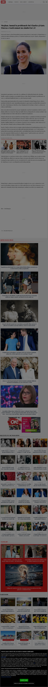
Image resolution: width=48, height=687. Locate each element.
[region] (24, 668)
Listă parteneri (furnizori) (6, 676)
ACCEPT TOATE (24, 680)
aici (34, 662)
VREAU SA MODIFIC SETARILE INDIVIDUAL (24, 683)
